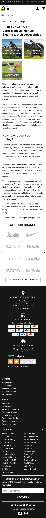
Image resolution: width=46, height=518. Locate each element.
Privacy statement (9, 424)
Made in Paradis (9, 463)
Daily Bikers (7, 436)
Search (14, 15)
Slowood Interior (31, 439)
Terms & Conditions (10, 409)
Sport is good (30, 451)
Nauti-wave (7, 466)
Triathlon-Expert (31, 460)
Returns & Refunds (10, 412)
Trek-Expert (29, 457)
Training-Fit (29, 454)
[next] (44, 252)
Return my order (9, 391)
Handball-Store (8, 454)
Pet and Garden (31, 436)
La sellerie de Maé (10, 460)
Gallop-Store (7, 448)
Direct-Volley (7, 442)
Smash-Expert (30, 442)
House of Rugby (9, 457)
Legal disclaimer (9, 415)
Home (4, 21)
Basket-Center (8, 433)
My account (7, 382)
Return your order (23, 351)
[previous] (1, 252)
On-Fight (6, 469)
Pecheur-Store (30, 433)
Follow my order (9, 388)
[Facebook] (20, 513)
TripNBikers (29, 463)
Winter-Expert (30, 469)
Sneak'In (28, 445)
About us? (6, 403)
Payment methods (10, 418)
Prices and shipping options (14, 421)
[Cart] (44, 9)
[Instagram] (26, 513)
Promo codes (7, 394)
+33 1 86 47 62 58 (23, 309)
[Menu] (3, 15)
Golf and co (7, 451)
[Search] (8, 15)
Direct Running (8, 439)
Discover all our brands (23, 279)
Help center (7, 385)
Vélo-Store (28, 466)
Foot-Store (6, 445)
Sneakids (28, 448)
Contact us (23, 301)
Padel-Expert (7, 471)
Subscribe (23, 496)
